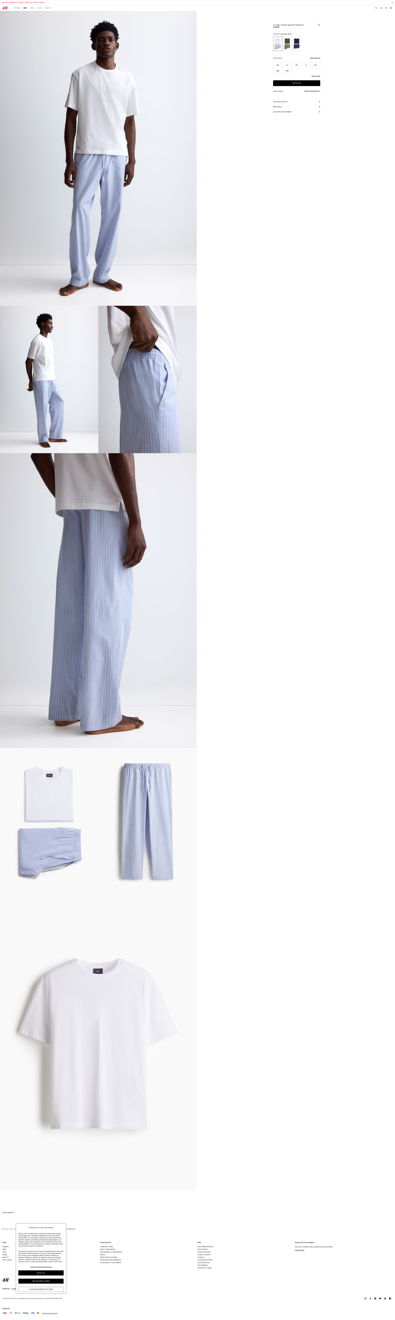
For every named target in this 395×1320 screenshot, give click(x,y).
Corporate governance (110, 1260)
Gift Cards (7, 1260)
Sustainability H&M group (111, 1252)
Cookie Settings (205, 1268)
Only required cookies (41, 1281)
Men (25, 8)
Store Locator (204, 1252)
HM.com (5, 1229)
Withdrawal (203, 1265)
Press (102, 1255)
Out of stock (277, 58)
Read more (299, 1250)
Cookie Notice (204, 1262)
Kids (32, 8)
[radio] (278, 44)
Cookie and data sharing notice (41, 1267)
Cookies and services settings (41, 1289)
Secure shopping (205, 1260)
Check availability (312, 91)
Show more (7, 1212)
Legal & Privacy (204, 1255)
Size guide (316, 76)
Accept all (41, 1273)
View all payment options (50, 1313)
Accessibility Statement (110, 1262)
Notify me (297, 83)
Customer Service (205, 1247)
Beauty (48, 8)
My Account (203, 1249)
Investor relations (108, 1257)
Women (17, 8)
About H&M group (107, 1249)
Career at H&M (106, 1247)
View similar (315, 58)
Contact (201, 1257)
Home (39, 8)
